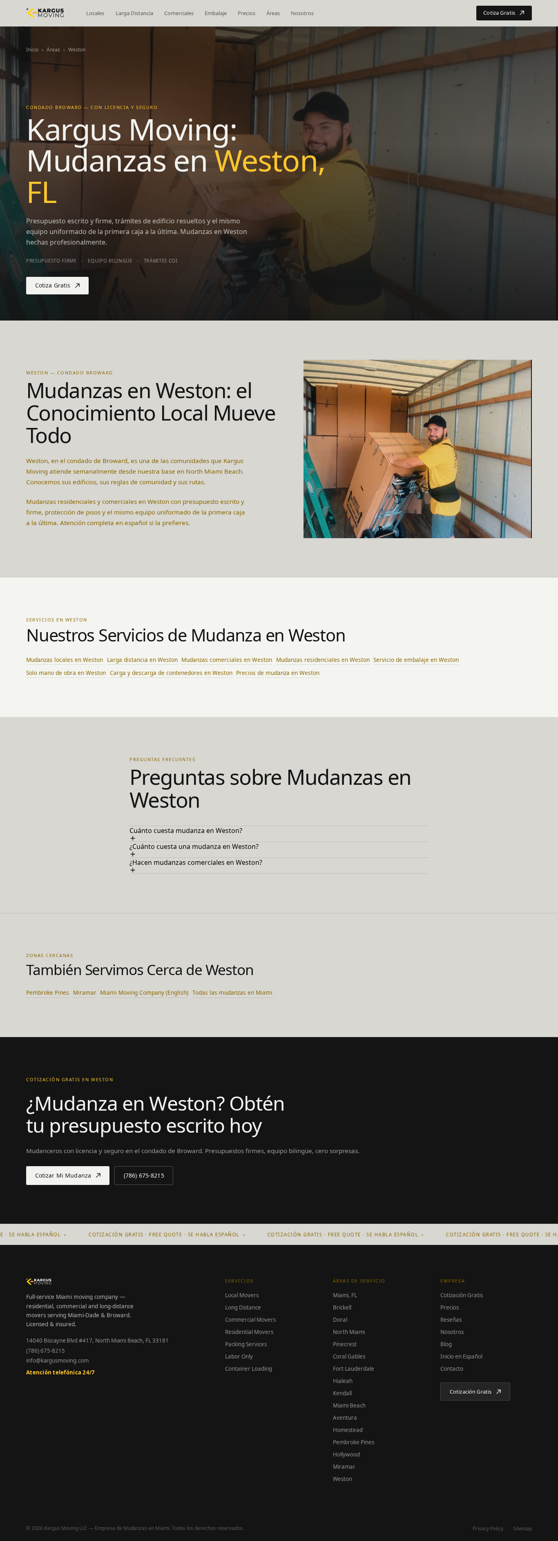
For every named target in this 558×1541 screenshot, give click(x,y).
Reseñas (451, 1319)
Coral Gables (349, 1356)
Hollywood (346, 1454)
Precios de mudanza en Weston (277, 673)
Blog (446, 1344)
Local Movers (242, 1295)
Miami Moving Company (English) (144, 992)
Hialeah (343, 1381)
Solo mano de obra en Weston (66, 673)
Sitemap (522, 1528)
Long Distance (243, 1307)
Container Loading (248, 1368)
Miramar (84, 992)
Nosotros (302, 13)
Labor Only (239, 1356)
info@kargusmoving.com (57, 1360)
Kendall (342, 1393)
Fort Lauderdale (353, 1368)
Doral (340, 1319)
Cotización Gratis (461, 1295)
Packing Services (246, 1344)
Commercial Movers (250, 1319)
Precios (246, 13)
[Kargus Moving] (45, 13)
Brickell (342, 1307)
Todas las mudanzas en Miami (232, 992)
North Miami (349, 1332)
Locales (95, 13)
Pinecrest (345, 1344)
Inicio (32, 49)
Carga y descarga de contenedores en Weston (171, 673)
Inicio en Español (461, 1356)
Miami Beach (349, 1405)
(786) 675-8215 (45, 1350)
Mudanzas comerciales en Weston (226, 660)
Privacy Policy (488, 1528)
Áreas (273, 13)
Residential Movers (249, 1332)
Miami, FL (345, 1295)
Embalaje (216, 13)
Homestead (348, 1430)
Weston (342, 1479)
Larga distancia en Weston (142, 660)
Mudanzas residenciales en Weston (323, 660)
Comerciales (179, 13)
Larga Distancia (134, 13)
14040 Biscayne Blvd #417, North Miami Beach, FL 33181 (97, 1340)
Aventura (345, 1417)
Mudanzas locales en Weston (64, 660)
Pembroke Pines (47, 992)
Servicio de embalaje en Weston (416, 660)
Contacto (451, 1368)
